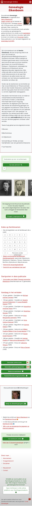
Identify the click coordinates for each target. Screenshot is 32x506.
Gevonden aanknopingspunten (14, 367)
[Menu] (30, 2)
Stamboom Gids (8, 424)
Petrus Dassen (25, 347)
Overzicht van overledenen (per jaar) (14, 267)
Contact (5, 470)
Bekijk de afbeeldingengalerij (15, 404)
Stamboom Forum (10, 419)
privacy (20, 23)
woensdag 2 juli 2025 (7, 41)
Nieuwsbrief (7, 468)
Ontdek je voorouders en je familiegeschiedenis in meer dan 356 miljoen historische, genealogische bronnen (16, 482)
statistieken (26, 33)
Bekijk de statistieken (15, 371)
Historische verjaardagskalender (13, 265)
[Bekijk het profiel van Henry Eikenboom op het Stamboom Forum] (27, 20)
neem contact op (7, 21)
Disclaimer (6, 463)
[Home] (29, 499)
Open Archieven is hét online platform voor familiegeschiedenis (16, 489)
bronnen (21, 37)
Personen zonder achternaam (17, 253)
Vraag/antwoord (8, 461)
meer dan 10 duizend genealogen (13, 442)
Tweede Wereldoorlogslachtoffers (15, 376)
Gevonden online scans (14, 362)
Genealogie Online (11, 2)
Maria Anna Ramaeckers (17, 340)
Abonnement (7, 458)
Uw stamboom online (15, 439)
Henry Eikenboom (6, 19)
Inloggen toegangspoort (15, 216)
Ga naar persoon (14, 165)
